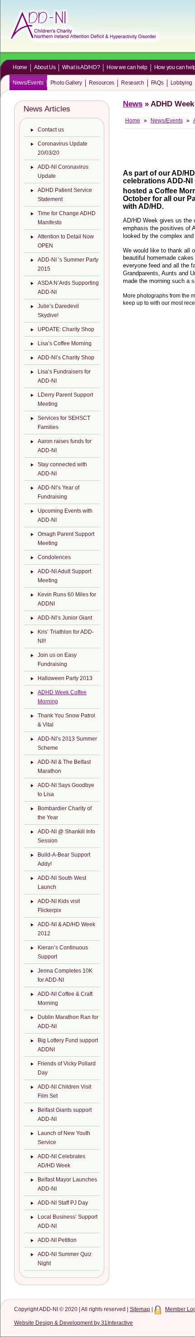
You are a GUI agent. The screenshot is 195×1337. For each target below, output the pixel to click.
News (132, 104)
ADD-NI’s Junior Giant (65, 618)
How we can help (127, 67)
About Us (45, 67)
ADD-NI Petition (57, 1240)
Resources (101, 83)
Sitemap (140, 1309)
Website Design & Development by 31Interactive (73, 1323)
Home (20, 67)
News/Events (28, 83)
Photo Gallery (66, 83)
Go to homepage (83, 26)
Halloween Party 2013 (65, 678)
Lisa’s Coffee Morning (65, 343)
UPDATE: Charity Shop (66, 329)
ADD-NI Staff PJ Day (63, 1203)
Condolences (54, 557)
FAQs (157, 83)
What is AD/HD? (81, 67)
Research (132, 83)
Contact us (51, 129)
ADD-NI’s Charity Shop (66, 357)
